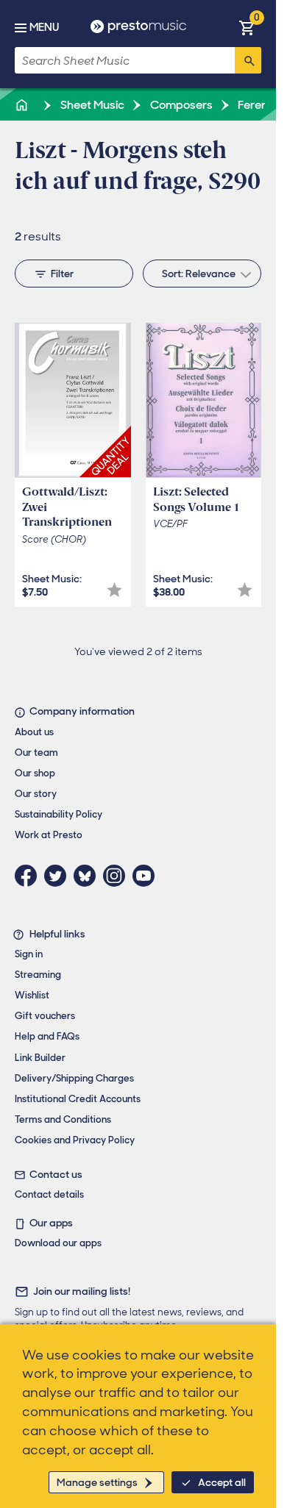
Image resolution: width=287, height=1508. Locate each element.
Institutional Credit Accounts (78, 1099)
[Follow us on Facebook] (29, 876)
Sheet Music (91, 104)
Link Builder (40, 1057)
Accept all (222, 1482)
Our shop (35, 773)
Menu (44, 27)
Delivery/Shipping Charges (74, 1078)
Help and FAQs (47, 1036)
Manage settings (97, 1482)
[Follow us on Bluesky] (88, 876)
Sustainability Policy (58, 814)
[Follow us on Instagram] (117, 876)
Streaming (38, 974)
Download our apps (58, 1243)
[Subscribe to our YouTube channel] (147, 876)
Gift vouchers (45, 1015)
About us (34, 732)
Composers (180, 104)
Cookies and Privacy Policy (75, 1140)
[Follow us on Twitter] (59, 876)
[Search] (248, 60)
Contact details (49, 1194)
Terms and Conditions (63, 1119)
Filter (62, 273)
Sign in (29, 954)
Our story (36, 793)
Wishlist (32, 995)
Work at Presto (48, 835)
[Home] (23, 104)
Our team (36, 752)
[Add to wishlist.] (114, 590)
